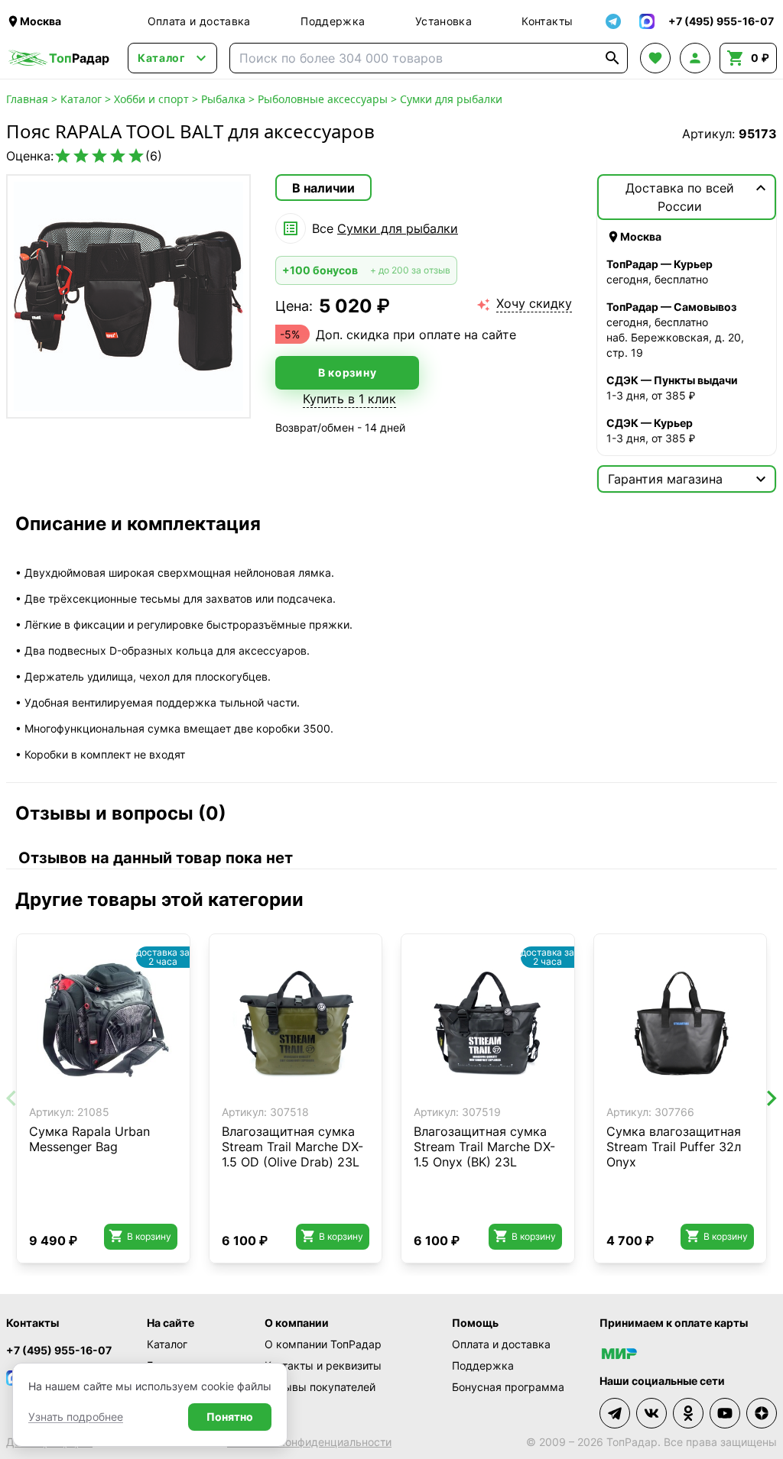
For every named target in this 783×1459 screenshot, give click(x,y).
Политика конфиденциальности (309, 1441)
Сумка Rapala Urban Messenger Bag (89, 1139)
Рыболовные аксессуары (323, 99)
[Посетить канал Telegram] (614, 1413)
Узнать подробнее (75, 1416)
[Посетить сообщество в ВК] (651, 1413)
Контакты (547, 21)
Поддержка (333, 21)
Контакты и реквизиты (323, 1365)
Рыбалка (223, 99)
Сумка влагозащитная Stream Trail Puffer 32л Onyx (673, 1146)
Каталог (81, 99)
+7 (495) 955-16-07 (59, 1350)
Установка (443, 21)
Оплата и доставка (199, 21)
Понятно (229, 1416)
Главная (27, 99)
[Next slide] (771, 1098)
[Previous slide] (12, 1098)
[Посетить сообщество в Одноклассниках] (688, 1413)
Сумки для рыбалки (451, 99)
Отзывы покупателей (320, 1386)
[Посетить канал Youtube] (725, 1413)
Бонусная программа (508, 1386)
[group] (128, 296)
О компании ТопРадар (323, 1344)
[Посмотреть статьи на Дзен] (761, 1413)
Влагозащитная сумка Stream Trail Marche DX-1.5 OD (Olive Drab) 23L (292, 1146)
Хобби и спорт (151, 99)
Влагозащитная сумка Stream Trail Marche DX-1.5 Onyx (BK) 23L (484, 1146)
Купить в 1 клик (349, 398)
